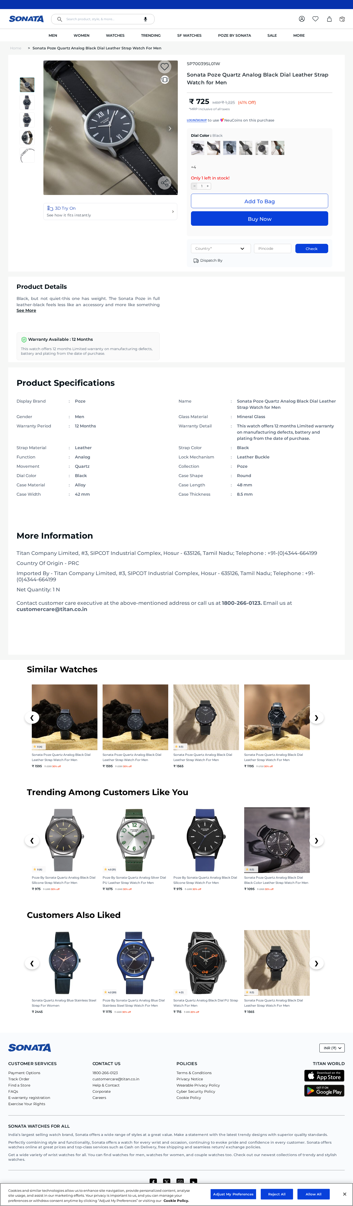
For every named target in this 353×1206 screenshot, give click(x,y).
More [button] (299, 35)
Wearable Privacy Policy (198, 1085)
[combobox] (103, 19)
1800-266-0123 (105, 1073)
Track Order (18, 1079)
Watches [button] (115, 35)
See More (26, 310)
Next (169, 128)
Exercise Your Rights (26, 1104)
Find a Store (19, 1085)
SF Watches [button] (189, 35)
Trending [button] (151, 35)
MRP (216, 102)
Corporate (102, 1091)
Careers (99, 1097)
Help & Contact (106, 1085)
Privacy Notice (190, 1079)
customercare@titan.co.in (116, 1079)
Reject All (277, 1194)
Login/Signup (197, 120)
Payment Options (24, 1073)
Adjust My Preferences (233, 1194)
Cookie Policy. (176, 1201)
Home (16, 48)
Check (312, 248)
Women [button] (81, 35)
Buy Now (260, 219)
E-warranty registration (29, 1097)
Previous (51, 128)
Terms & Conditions (194, 1073)
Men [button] (53, 35)
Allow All (313, 1194)
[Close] (344, 1194)
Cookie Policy (189, 1097)
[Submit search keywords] (59, 19)
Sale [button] (272, 35)
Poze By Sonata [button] (234, 35)
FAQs (13, 1091)
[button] (110, 211)
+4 (193, 167)
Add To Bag (259, 201)
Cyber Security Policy (196, 1091)
